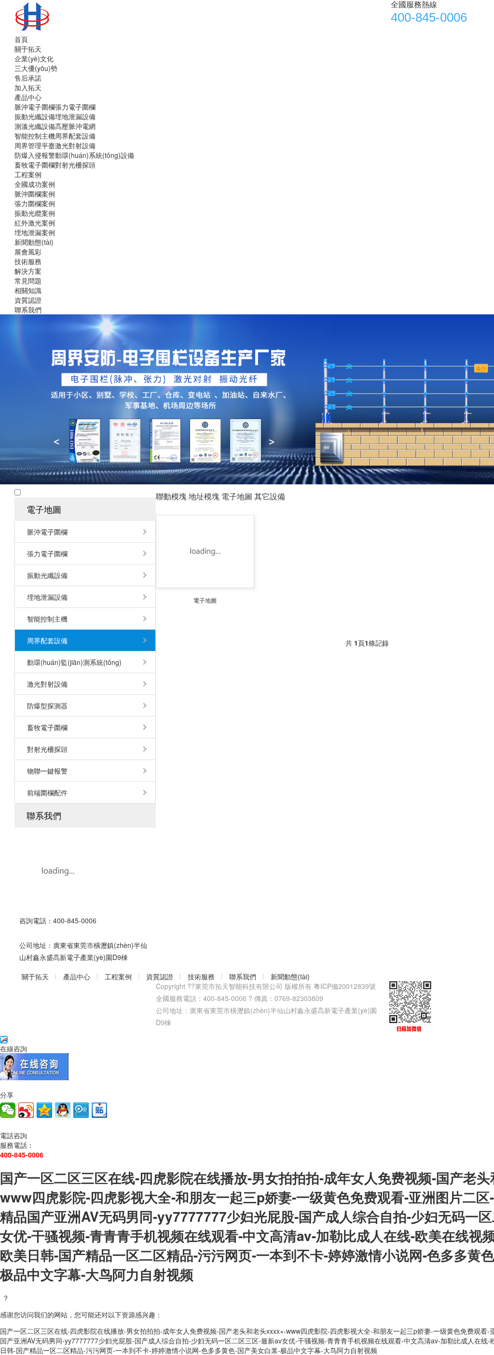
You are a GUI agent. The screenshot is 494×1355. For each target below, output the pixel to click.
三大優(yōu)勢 (35, 68)
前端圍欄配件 (47, 792)
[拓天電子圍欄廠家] (115, 16)
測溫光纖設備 (34, 126)
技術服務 (27, 261)
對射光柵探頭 (75, 164)
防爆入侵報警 (34, 155)
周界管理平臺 (34, 145)
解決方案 (27, 271)
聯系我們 (27, 309)
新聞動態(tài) (34, 242)
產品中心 (27, 97)
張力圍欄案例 (34, 203)
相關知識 (27, 290)
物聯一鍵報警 (47, 771)
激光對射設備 (75, 145)
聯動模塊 (171, 496)
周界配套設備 (75, 136)
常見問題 (27, 280)
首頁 (21, 39)
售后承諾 (27, 78)
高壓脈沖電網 (75, 126)
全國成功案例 (34, 184)
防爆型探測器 (47, 705)
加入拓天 (27, 87)
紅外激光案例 (34, 222)
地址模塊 (204, 496)
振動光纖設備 (34, 116)
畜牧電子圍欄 (34, 164)
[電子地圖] (205, 551)
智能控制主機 (34, 136)
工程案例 (27, 174)
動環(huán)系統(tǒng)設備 (94, 155)
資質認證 (27, 300)
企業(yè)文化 (34, 58)
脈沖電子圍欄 (34, 107)
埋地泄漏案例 (34, 232)
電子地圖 (44, 509)
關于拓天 (27, 49)
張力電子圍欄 (75, 107)
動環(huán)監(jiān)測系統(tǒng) (74, 662)
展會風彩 (27, 251)
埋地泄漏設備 (75, 116)
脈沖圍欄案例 (34, 193)
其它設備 (269, 496)
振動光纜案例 (34, 213)
